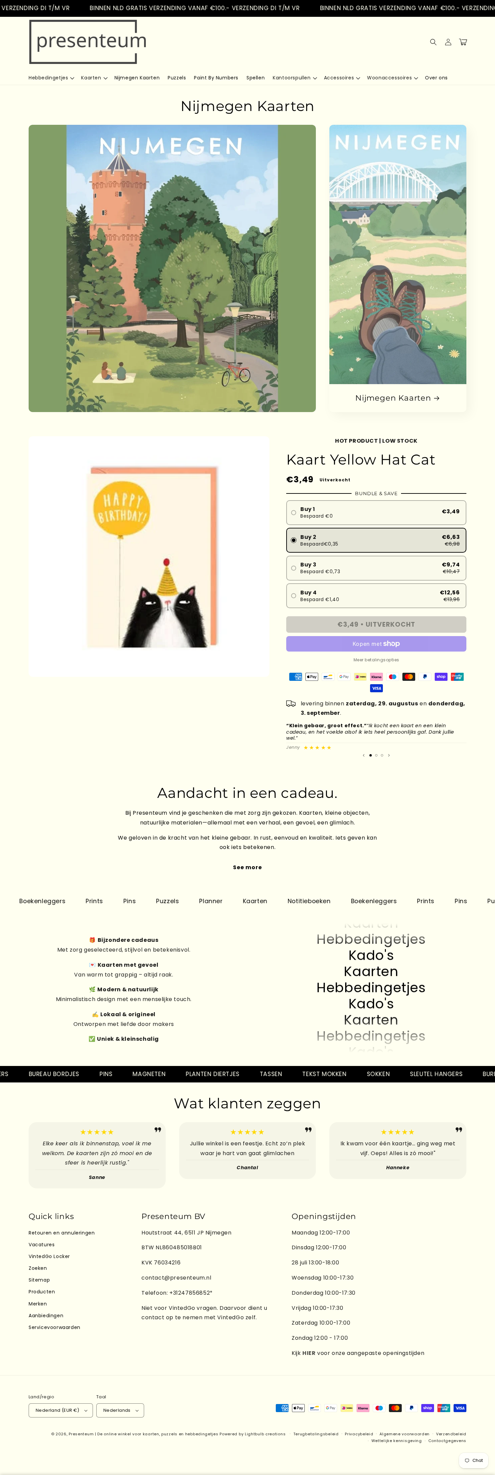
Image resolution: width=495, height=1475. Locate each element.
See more (247, 867)
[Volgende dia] (389, 755)
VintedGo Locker (49, 1256)
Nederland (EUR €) (57, 1410)
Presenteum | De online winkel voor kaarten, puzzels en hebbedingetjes (143, 1434)
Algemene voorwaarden (405, 1434)
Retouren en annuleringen (62, 1232)
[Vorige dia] (363, 755)
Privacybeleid (359, 1434)
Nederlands (117, 1410)
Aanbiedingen (46, 1315)
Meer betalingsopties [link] (376, 660)
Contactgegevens (447, 1440)
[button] (51, 78)
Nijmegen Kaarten (393, 398)
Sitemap (39, 1280)
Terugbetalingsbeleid (316, 1434)
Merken (38, 1303)
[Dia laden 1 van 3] (370, 755)
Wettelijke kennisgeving (396, 1440)
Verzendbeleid (451, 1434)
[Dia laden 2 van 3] (376, 755)
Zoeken (38, 1268)
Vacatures (42, 1244)
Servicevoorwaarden (54, 1327)
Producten (42, 1291)
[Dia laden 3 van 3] (382, 755)
